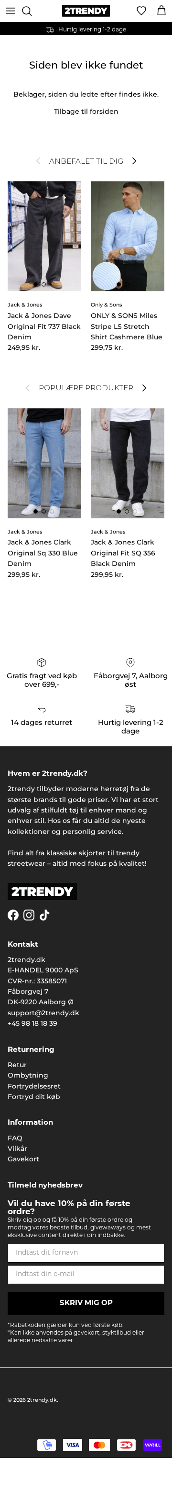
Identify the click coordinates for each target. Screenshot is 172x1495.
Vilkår (17, 1148)
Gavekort (23, 1159)
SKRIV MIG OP (86, 1303)
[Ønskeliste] (141, 11)
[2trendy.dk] (86, 11)
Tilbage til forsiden (86, 111)
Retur (17, 1064)
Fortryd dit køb (34, 1096)
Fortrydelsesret (34, 1086)
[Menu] (10, 10)
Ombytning (28, 1075)
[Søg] (31, 10)
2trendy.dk (42, 1399)
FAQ (15, 1138)
